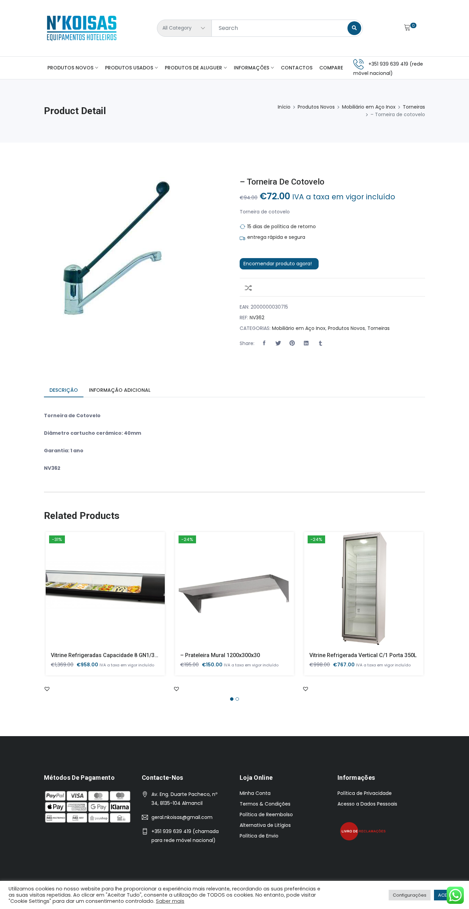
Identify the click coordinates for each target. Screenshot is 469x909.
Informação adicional (119, 390)
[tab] (63, 390)
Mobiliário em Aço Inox (369, 106)
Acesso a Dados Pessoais (367, 803)
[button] (264, 343)
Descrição (63, 390)
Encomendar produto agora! (277, 263)
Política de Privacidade (365, 793)
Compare (331, 67)
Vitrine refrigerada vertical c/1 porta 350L (363, 655)
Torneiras (414, 106)
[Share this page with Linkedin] (306, 343)
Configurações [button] (409, 895)
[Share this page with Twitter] (278, 343)
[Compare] (246, 287)
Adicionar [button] (95, 594)
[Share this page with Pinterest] (292, 343)
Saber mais (170, 901)
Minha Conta (255, 793)
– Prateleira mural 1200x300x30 (220, 655)
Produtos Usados (129, 67)
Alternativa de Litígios (265, 825)
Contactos (296, 67)
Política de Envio (259, 835)
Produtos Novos (70, 67)
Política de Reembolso (266, 814)
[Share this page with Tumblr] (320, 343)
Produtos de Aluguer (193, 67)
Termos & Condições (265, 803)
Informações (251, 67)
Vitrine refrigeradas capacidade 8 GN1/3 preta (110, 655)
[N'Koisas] (81, 28)
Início (284, 106)
